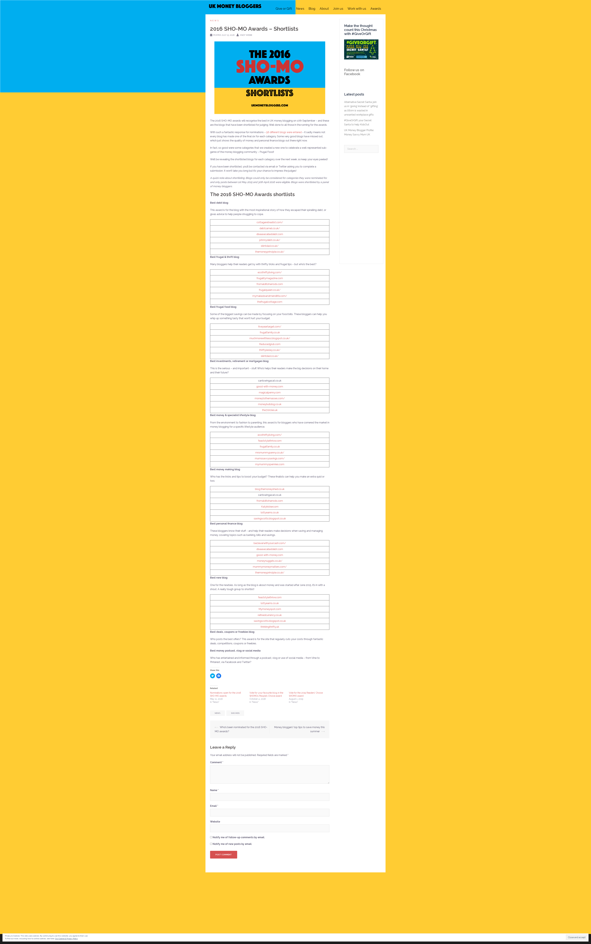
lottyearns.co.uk (270, 512)
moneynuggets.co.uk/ (269, 560)
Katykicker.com (269, 506)
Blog (312, 8)
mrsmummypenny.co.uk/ (269, 452)
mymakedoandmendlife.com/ (269, 295)
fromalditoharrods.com (270, 284)
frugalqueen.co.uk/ (270, 289)
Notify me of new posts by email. (232, 843)
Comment (216, 762)
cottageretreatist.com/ (270, 222)
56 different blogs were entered (284, 132)
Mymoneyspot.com (270, 609)
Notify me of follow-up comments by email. (239, 837)
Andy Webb (246, 35)
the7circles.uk (269, 410)
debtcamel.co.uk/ (269, 228)
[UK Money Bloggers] (235, 8)
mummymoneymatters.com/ (270, 566)
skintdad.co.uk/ (270, 245)
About (324, 8)
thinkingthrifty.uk (270, 626)
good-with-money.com (269, 386)
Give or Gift (284, 8)
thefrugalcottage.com (269, 301)
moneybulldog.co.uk (269, 404)
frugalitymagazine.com (270, 278)
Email (214, 805)
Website (215, 821)
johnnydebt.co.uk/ (269, 240)
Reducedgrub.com (269, 344)
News (300, 8)
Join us (338, 8)
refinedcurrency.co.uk (270, 615)
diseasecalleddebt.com (269, 234)
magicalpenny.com (270, 392)
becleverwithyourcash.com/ (270, 543)
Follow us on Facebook (354, 72)
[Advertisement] (361, 208)
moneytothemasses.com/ (270, 398)
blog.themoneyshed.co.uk (269, 489)
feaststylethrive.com (269, 440)
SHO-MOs (235, 713)
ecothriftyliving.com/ (270, 272)
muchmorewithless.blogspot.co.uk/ (269, 338)
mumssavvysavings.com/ (270, 458)
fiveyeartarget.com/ (269, 326)
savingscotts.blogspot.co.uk (270, 518)
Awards (375, 8)
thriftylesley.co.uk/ (269, 350)
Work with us (357, 8)
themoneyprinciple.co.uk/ (269, 251)
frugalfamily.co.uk (270, 332)
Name (214, 790)
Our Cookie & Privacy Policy (66, 939)
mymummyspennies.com (269, 464)
